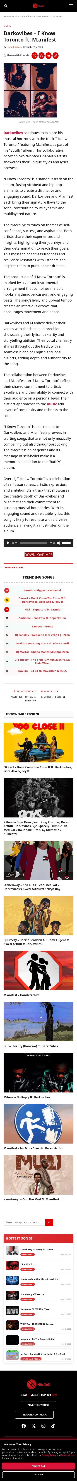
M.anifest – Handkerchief (21, 995)
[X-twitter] (33, 1425)
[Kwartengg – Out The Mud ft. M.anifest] (38, 1175)
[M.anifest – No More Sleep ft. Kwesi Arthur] (38, 1124)
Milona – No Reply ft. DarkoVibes (27, 1097)
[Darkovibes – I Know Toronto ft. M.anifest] (30, 116)
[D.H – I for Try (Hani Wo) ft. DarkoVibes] (38, 1021)
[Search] (6, 6)
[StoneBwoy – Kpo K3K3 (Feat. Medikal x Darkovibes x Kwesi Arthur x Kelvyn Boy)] (38, 860)
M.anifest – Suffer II (53, 696)
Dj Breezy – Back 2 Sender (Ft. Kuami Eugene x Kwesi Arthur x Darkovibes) (36, 942)
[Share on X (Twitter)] (35, 55)
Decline (38, 1474)
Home (7, 16)
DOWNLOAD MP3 (39, 554)
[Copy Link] (55, 55)
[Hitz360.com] (38, 6)
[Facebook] (23, 1425)
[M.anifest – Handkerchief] (38, 970)
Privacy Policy (49, 1455)
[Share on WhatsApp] (41, 55)
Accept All (38, 1465)
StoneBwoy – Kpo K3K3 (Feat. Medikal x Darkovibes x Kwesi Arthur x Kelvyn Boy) (32, 887)
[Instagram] (43, 1425)
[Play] (8, 543)
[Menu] (71, 6)
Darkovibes (13, 132)
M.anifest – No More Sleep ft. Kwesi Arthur (34, 1148)
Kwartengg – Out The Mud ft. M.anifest (31, 1199)
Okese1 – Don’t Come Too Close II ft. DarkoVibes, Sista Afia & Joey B (38, 769)
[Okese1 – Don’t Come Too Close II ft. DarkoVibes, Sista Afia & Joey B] (38, 742)
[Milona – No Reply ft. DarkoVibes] (38, 1072)
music (52, 404)
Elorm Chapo (13, 47)
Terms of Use (68, 1455)
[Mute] (59, 543)
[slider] (67, 542)
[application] (38, 543)
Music (15, 16)
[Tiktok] (53, 1425)
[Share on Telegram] (48, 55)
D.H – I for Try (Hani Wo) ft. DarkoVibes (31, 1046)
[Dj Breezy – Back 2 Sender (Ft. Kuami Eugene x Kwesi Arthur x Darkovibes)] (38, 915)
